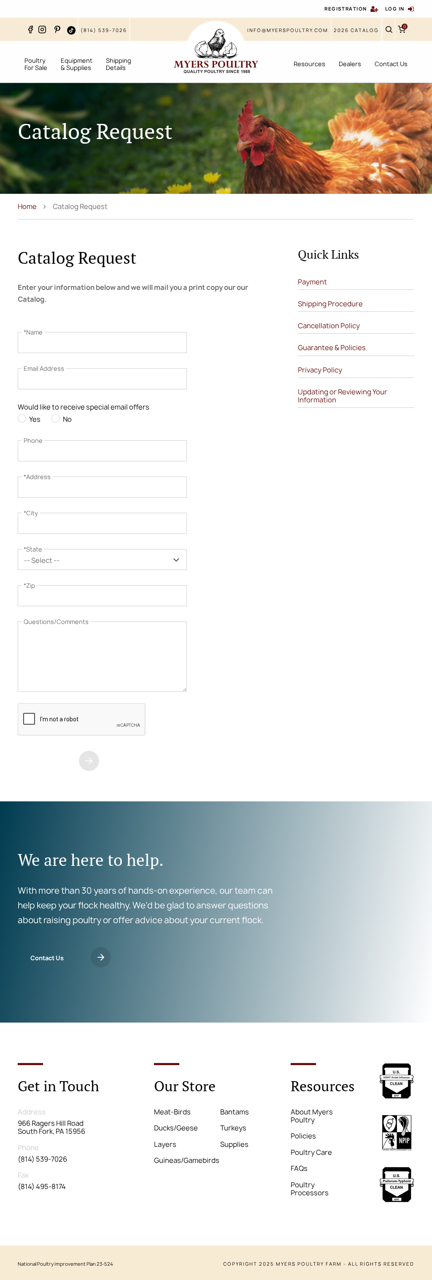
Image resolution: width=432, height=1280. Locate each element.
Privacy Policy (320, 370)
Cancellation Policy (329, 325)
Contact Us (391, 64)
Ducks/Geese (176, 1128)
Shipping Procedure (330, 303)
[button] (102, 559)
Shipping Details (118, 64)
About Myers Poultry (312, 1116)
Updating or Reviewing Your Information (342, 395)
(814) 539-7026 (104, 30)
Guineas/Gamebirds (186, 1160)
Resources (309, 64)
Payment (312, 282)
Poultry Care (311, 1152)
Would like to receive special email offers (83, 407)
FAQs (299, 1168)
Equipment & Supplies (76, 64)
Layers (165, 1144)
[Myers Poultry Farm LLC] (216, 51)
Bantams (234, 1112)
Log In (395, 8)
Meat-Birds (172, 1112)
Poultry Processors (310, 1188)
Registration (345, 8)
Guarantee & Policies (332, 347)
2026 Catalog (356, 30)
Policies (303, 1136)
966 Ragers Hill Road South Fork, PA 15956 (51, 1127)
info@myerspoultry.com (287, 30)
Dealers (350, 64)
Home (27, 206)
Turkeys (233, 1128)
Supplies (234, 1144)
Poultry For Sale (35, 64)
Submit (41, 762)
